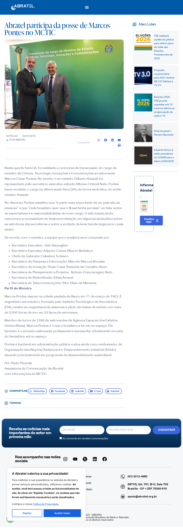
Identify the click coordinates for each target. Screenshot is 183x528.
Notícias (12, 136)
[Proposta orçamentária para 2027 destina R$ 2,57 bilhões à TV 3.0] (143, 76)
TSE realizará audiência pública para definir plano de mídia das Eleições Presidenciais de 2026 (164, 47)
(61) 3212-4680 (137, 476)
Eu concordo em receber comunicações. (85, 438)
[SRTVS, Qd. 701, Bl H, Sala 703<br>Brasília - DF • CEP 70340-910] (123, 487)
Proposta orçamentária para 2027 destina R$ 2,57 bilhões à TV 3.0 (164, 78)
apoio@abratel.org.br (142, 496)
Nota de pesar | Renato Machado (164, 133)
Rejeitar (27, 513)
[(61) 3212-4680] (123, 477)
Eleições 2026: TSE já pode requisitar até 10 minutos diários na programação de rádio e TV (164, 106)
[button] (87, 7)
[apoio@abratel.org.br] (123, 497)
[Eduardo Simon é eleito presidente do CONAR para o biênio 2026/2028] (143, 155)
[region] (46, 494)
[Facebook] (104, 459)
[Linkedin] (94, 459)
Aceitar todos (62, 513)
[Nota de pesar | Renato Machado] (143, 133)
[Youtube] (75, 459)
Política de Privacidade (45, 504)
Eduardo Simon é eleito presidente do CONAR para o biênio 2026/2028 (164, 156)
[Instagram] (65, 459)
